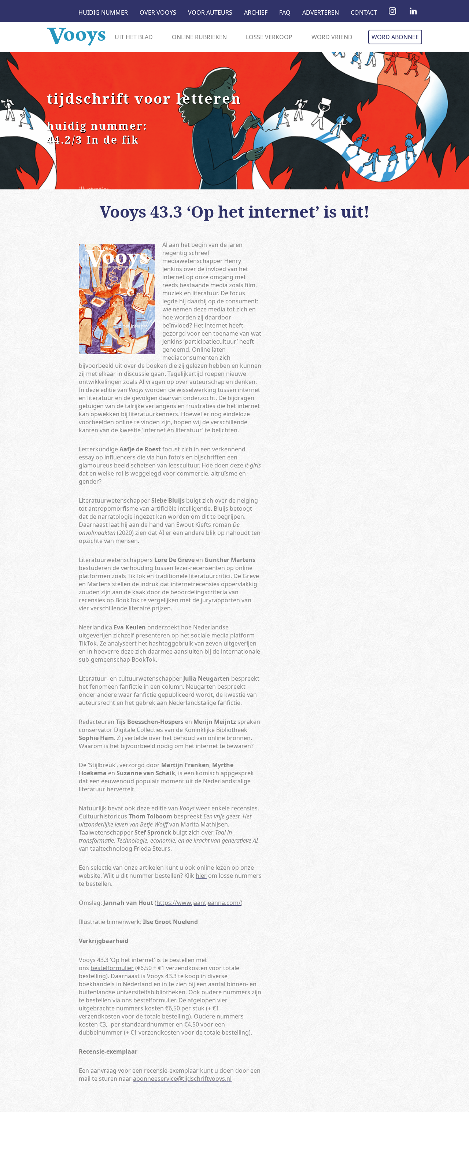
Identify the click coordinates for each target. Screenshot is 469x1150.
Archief (255, 12)
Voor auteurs (210, 12)
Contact (364, 12)
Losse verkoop (269, 37)
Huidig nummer (103, 12)
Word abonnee (395, 37)
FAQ (285, 12)
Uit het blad (134, 37)
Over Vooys (158, 12)
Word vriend (331, 37)
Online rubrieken (199, 37)
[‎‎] (392, 12)
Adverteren (320, 12)
